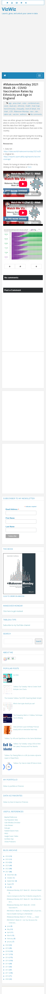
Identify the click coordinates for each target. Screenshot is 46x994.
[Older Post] (36, 266)
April (9, 932)
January (9, 942)
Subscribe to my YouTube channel (16, 625)
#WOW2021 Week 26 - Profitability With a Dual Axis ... (24, 911)
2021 (7, 872)
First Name (10, 518)
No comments (36, 114)
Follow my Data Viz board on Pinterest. (15, 802)
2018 (7, 951)
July (8, 887)
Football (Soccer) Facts (11, 831)
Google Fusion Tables (11, 836)
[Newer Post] (9, 266)
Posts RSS (26, 991)
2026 (7, 856)
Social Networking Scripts (15, 991)
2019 (7, 948)
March (9, 935)
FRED (6, 833)
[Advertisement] (23, 48)
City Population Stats (11, 820)
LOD (11, 111)
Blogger (26, 989)
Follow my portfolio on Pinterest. (13, 786)
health (28, 106)
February (10, 939)
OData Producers (10, 842)
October (10, 878)
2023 (7, 865)
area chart (17, 103)
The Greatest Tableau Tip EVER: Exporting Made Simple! (23, 698)
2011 (7, 973)
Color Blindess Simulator (12, 823)
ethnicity (21, 106)
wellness (23, 114)
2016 (7, 957)
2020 (7, 945)
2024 (7, 862)
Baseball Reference (10, 817)
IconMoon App (8, 839)
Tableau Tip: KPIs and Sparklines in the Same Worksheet (22, 738)
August (9, 884)
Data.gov (7, 828)
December (11, 875)
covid (6, 106)
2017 (7, 954)
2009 (7, 979)
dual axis (13, 106)
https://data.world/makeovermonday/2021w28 (22, 151)
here (29, 167)
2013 (7, 967)
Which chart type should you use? (24, 703)
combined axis (34, 103)
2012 (7, 970)
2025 (7, 859)
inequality (21, 109)
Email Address (12, 509)
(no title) (16, 675)
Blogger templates (35, 989)
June (8, 926)
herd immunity (10, 109)
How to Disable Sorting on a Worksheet (19, 914)
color (24, 103)
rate (37, 111)
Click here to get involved (13, 611)
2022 (7, 869)
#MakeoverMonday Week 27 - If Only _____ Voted (23, 917)
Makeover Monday (21, 111)
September (11, 881)
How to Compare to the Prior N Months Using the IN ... (24, 896)
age (10, 103)
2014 (7, 964)
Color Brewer (8, 825)
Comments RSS (34, 991)
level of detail (31, 109)
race (32, 111)
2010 (7, 976)
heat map (36, 106)
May (8, 929)
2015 (7, 961)
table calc (8, 114)
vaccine (16, 114)
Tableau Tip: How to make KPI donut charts (27, 763)
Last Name (10, 527)
